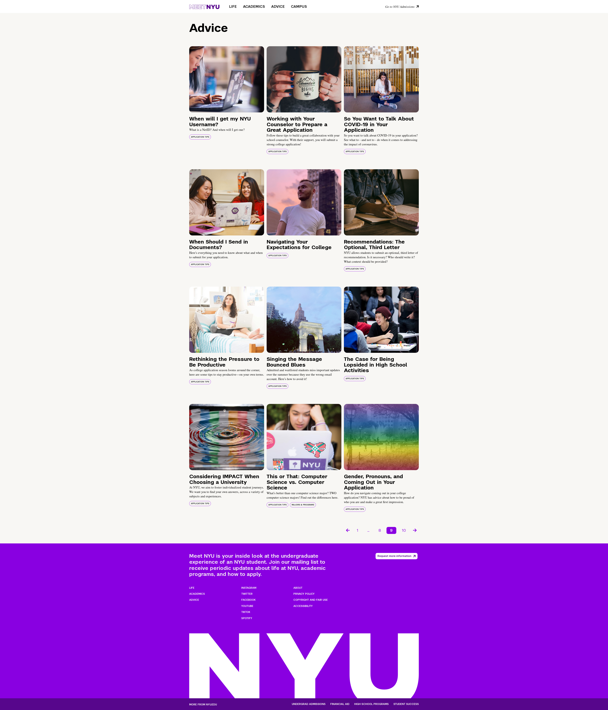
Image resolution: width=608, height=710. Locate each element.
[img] (226, 79)
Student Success (406, 704)
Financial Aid (339, 704)
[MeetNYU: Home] (204, 6)
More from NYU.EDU (203, 704)
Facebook (248, 600)
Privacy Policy (304, 594)
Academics (254, 6)
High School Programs (371, 704)
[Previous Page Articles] (347, 530)
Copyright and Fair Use (310, 600)
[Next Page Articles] (415, 530)
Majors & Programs (303, 505)
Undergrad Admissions (309, 704)
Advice (278, 6)
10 (404, 530)
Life (233, 6)
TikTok (245, 612)
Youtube (247, 606)
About (297, 588)
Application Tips (200, 137)
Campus (299, 6)
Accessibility (303, 606)
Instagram (248, 588)
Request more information (394, 556)
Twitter (247, 594)
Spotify (246, 618)
